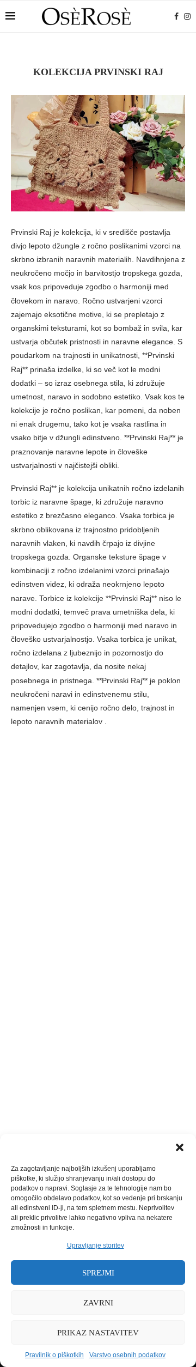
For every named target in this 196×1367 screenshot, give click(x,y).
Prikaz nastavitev (98, 1332)
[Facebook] (176, 16)
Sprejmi (98, 1272)
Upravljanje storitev (95, 1245)
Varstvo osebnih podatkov (127, 1355)
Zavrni (98, 1302)
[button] (179, 1147)
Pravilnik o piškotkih (54, 1355)
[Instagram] (187, 16)
